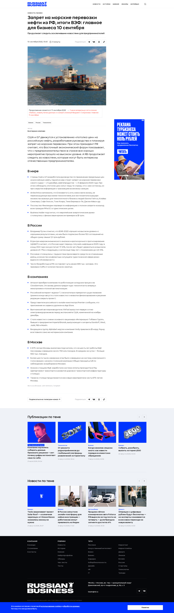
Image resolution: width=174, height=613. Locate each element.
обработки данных (71, 606)
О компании (32, 548)
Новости (96, 4)
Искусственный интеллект (100, 548)
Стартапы (122, 566)
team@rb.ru (93, 592)
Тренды (121, 573)
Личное (121, 555)
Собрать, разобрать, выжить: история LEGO (130, 449)
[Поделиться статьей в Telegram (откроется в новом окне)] (89, 42)
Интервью (134, 4)
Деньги (121, 552)
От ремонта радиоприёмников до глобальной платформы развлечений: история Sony (71, 452)
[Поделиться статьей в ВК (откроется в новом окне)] (94, 42)
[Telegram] (139, 591)
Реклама (92, 545)
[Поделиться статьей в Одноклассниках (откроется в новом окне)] (99, 42)
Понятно (145, 607)
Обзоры (124, 4)
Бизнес (40, 13)
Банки (90, 552)
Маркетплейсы (125, 548)
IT (89, 573)
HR (89, 569)
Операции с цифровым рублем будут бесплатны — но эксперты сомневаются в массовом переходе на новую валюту (132, 517)
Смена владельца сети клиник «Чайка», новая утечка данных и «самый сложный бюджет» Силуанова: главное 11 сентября (63, 112)
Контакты (31, 552)
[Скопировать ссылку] (104, 42)
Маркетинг (123, 545)
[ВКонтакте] (144, 591)
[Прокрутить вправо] (144, 417)
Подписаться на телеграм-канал (43, 399)
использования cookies (51, 606)
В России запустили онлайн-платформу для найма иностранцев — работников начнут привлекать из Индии (69, 517)
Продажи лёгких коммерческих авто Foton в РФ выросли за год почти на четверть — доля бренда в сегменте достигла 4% (102, 517)
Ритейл (121, 559)
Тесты (60, 566)
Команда (31, 545)
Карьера (92, 559)
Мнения (116, 4)
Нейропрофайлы (65, 555)
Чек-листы (62, 562)
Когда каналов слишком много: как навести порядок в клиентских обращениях (100, 452)
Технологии (47, 122)
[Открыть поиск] (145, 4)
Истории (106, 4)
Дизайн (91, 566)
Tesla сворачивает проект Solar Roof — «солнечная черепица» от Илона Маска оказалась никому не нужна (41, 517)
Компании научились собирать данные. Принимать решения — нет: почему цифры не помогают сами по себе (41, 453)
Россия (38, 122)
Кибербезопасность (97, 562)
